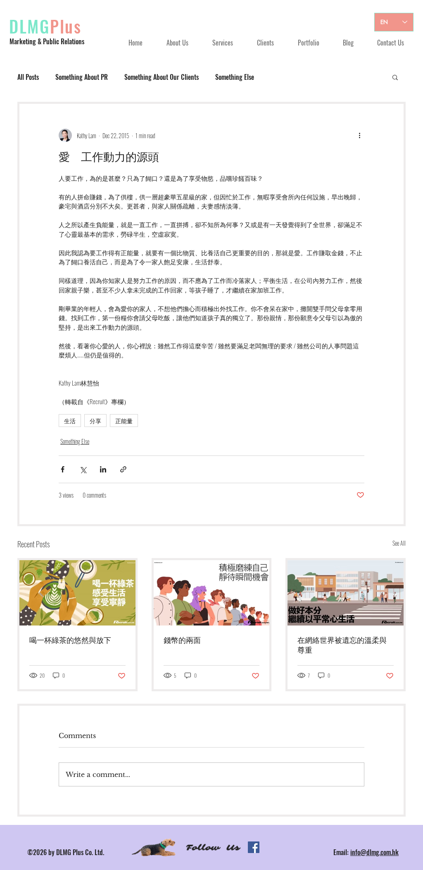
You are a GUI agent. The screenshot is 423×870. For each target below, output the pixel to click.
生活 (70, 420)
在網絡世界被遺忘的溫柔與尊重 (342, 645)
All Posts (28, 77)
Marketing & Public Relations (47, 41)
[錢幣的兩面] (212, 593)
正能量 (124, 420)
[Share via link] (123, 469)
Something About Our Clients (161, 77)
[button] (395, 77)
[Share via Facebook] (63, 469)
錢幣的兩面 (182, 640)
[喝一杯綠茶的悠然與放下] (77, 593)
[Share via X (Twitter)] (83, 469)
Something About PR (81, 77)
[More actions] (359, 135)
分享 (95, 420)
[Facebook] (253, 847)
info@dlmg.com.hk (374, 852)
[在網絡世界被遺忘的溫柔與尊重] (346, 593)
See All (399, 543)
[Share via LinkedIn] (103, 469)
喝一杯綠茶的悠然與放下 (70, 640)
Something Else (234, 77)
